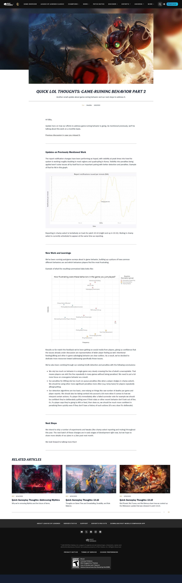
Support (84, 523)
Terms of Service (89, 552)
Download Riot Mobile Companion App (127, 523)
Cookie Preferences (109, 552)
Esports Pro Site (99, 523)
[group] (91, 486)
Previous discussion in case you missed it (63, 135)
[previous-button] (164, 512)
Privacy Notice (71, 552)
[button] (83, 105)
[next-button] (168, 512)
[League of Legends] (18, 4)
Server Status (70, 523)
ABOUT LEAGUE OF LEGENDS (48, 523)
